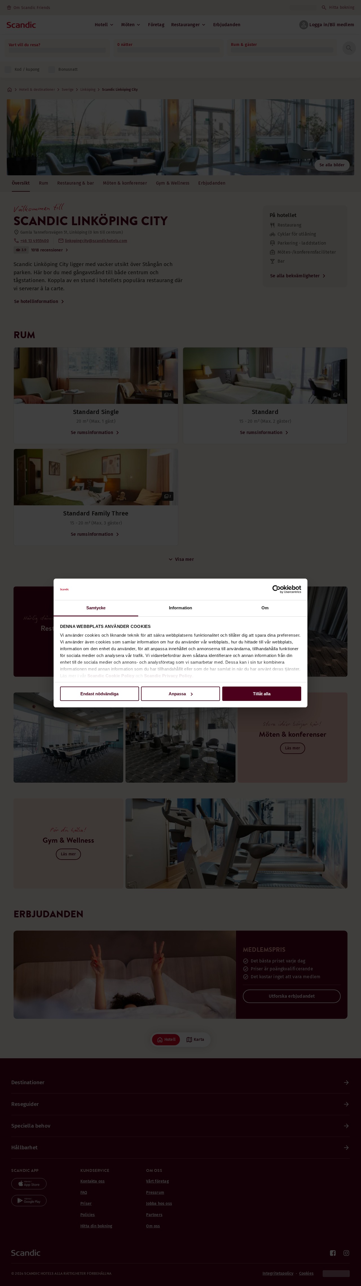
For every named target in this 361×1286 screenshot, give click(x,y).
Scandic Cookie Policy (111, 675)
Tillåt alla (261, 693)
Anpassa (177, 693)
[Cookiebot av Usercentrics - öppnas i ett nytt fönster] (276, 589)
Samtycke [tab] (96, 607)
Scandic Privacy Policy (168, 675)
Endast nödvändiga (99, 693)
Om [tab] (264, 607)
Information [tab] (180, 607)
